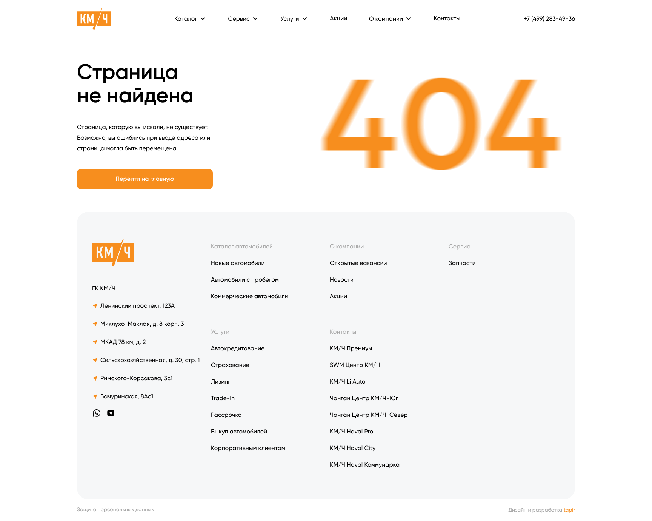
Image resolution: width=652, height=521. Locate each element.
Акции (338, 18)
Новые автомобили (238, 263)
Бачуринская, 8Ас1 (126, 396)
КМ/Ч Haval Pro (351, 431)
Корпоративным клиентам (248, 448)
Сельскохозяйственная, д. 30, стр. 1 (150, 360)
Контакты (447, 18)
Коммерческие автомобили (249, 296)
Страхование (230, 364)
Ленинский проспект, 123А (137, 305)
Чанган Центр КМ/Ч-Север (369, 414)
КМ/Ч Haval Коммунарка (365, 464)
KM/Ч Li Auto (348, 381)
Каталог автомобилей (242, 246)
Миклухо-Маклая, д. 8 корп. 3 (142, 323)
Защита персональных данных (115, 510)
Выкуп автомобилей (239, 431)
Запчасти (462, 263)
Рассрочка (226, 414)
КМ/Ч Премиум (351, 348)
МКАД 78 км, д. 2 (123, 341)
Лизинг (221, 381)
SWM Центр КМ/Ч (355, 364)
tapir (569, 510)
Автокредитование (237, 348)
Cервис (239, 18)
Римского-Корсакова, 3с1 (136, 378)
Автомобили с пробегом (245, 279)
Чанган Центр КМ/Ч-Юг (364, 398)
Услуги (289, 18)
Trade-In (223, 398)
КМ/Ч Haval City (352, 448)
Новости (342, 279)
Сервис (459, 246)
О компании (386, 18)
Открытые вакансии (358, 263)
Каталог (185, 18)
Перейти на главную (145, 178)
